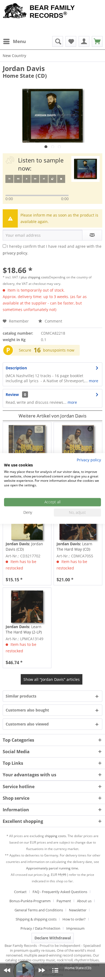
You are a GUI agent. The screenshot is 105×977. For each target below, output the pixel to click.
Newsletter (77, 910)
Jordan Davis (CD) (24, 546)
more (93, 380)
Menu (19, 41)
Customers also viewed (27, 724)
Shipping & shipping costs (36, 919)
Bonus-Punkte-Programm (30, 900)
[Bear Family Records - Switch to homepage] (15, 11)
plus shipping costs (35, 277)
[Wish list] (70, 41)
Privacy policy (89, 459)
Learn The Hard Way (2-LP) (24, 629)
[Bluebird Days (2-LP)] (78, 441)
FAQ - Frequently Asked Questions (60, 891)
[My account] (84, 41)
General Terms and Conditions (39, 910)
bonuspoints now (58, 350)
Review (12, 394)
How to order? (74, 919)
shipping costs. (56, 836)
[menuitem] (14, 41)
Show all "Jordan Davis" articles (51, 679)
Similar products (21, 696)
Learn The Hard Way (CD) (74, 546)
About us (84, 900)
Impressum (75, 928)
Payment (64, 900)
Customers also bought (27, 710)
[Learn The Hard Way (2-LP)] (27, 606)
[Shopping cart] (97, 41)
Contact (20, 891)
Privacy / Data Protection (40, 928)
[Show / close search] (57, 41)
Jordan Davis (24, 68)
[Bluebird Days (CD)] (27, 441)
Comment (53, 321)
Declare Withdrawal (52, 937)
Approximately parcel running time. (52, 868)
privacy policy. (15, 253)
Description (16, 367)
